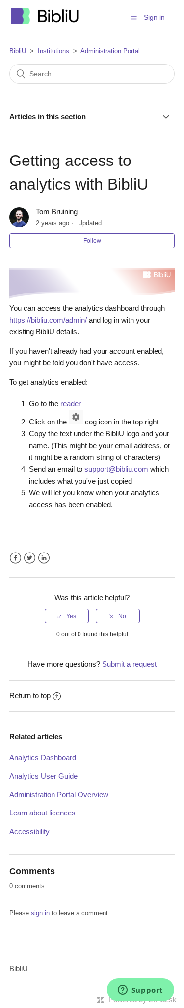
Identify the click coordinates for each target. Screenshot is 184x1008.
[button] (134, 18)
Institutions (53, 51)
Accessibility (29, 831)
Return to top (30, 695)
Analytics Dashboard (42, 757)
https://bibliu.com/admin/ (48, 320)
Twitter (30, 558)
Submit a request (129, 664)
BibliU (17, 51)
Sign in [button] (154, 17)
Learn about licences (42, 813)
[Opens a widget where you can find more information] (140, 990)
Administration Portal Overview (58, 794)
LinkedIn (44, 558)
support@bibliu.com (116, 469)
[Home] (45, 22)
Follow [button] (92, 240)
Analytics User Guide (43, 776)
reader (70, 403)
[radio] (67, 616)
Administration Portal (110, 51)
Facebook (15, 558)
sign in (40, 913)
